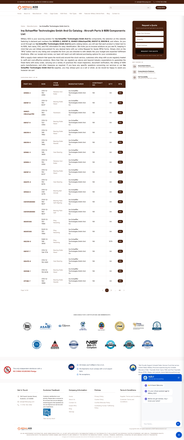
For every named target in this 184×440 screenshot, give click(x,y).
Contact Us (115, 13)
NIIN (80, 13)
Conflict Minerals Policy (102, 402)
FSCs (45, 13)
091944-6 (27, 192)
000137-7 (27, 251)
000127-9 (27, 122)
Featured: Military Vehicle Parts (94, 13)
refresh (179, 377)
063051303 (28, 222)
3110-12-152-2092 (45, 93)
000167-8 (27, 103)
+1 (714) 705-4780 (161, 2)
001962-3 (27, 152)
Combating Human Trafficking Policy (104, 407)
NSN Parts (63, 13)
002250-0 (27, 241)
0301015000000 (29, 202)
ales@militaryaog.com (27, 402)
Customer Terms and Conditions (127, 401)
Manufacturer (37, 13)
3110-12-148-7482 (45, 132)
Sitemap (71, 412)
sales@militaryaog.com (144, 2)
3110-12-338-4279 (45, 192)
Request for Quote (149, 51)
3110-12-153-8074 (45, 182)
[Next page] (124, 290)
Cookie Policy (99, 399)
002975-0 (27, 182)
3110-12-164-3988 (45, 281)
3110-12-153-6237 (45, 103)
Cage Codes (54, 13)
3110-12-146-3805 (45, 152)
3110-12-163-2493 (45, 113)
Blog (108, 13)
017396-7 (27, 281)
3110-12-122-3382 (45, 122)
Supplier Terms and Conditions (130, 396)
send (178, 424)
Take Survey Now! (49, 418)
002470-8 (27, 261)
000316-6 (27, 132)
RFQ (120, 93)
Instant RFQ (161, 7)
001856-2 (27, 93)
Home (19, 13)
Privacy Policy (99, 396)
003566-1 (27, 271)
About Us (27, 13)
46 (120, 290)
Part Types (73, 13)
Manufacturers (32, 26)
